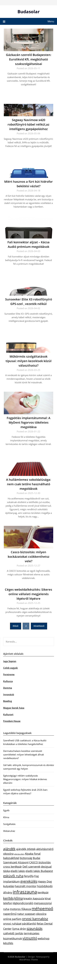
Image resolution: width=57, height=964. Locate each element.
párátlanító (29, 923)
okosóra (41, 914)
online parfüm (12, 919)
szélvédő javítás (13, 933)
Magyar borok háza (13, 707)
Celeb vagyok (10, 667)
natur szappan (26, 914)
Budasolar (28, 11)
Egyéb (6, 810)
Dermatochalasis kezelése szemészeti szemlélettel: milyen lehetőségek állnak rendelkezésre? (23, 754)
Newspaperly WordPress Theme (34, 958)
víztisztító (29, 938)
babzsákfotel (11, 858)
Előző (15, 625)
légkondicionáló (23, 903)
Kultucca (8, 681)
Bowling (7, 701)
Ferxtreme (9, 674)
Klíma (6, 817)
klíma (18, 898)
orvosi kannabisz (35, 918)
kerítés (8, 898)
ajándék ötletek (26, 849)
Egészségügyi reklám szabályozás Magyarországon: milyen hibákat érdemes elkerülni (25, 779)
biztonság (26, 858)
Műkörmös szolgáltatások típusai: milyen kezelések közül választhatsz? (29, 360)
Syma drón (19, 928)
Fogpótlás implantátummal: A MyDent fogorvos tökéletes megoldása (28, 422)
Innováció (8, 694)
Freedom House (12, 721)
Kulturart (8, 714)
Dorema (7, 687)
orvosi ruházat (12, 923)
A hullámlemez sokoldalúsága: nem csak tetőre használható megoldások (28, 484)
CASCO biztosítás (40, 862)
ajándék (9, 848)
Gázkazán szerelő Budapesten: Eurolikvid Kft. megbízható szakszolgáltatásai (28, 59)
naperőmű (10, 914)
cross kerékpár (12, 866)
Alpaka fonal (33, 853)
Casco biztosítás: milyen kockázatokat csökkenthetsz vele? (28, 556)
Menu (51, 21)
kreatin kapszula (33, 898)
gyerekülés (28, 881)
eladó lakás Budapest (39, 871)
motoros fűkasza (20, 909)
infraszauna (25, 892)
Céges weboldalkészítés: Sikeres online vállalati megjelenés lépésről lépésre (28, 594)
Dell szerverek (31, 866)
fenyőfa (29, 876)
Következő (39, 625)
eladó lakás (17, 871)
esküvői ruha (13, 875)
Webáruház (9, 830)
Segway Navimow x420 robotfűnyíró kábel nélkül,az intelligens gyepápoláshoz (28, 124)
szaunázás (34, 928)
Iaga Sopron (9, 661)
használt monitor (25, 886)
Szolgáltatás (9, 824)
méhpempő (42, 908)
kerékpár (43, 892)
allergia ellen (19, 854)
